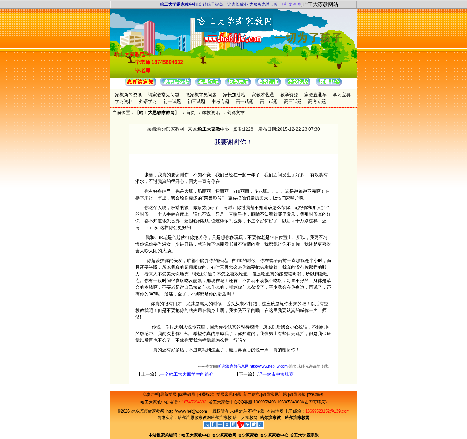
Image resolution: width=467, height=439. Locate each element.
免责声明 (151, 394)
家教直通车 (315, 94)
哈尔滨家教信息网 (233, 366)
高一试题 (245, 101)
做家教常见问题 (201, 94)
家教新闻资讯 (128, 94)
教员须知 (298, 394)
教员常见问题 (275, 394)
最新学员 (169, 394)
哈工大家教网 (245, 417)
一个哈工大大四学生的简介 (186, 374)
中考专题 (220, 101)
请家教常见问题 (163, 94)
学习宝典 (342, 94)
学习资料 (124, 101)
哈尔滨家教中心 (274, 435)
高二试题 (269, 101)
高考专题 (317, 101)
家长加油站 (234, 94)
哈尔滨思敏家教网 (194, 417)
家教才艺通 (263, 94)
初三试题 (196, 101)
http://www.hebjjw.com (269, 366)
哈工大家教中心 (213, 129)
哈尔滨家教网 (224, 435)
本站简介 (316, 394)
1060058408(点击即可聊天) (302, 402)
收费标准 (206, 394)
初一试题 (172, 101)
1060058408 (265, 402)
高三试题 (293, 101)
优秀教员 (188, 394)
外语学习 (148, 101)
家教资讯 (211, 112)
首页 (190, 112)
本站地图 (275, 411)
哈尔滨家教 (221, 417)
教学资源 (289, 94)
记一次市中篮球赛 (276, 374)
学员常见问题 (229, 394)
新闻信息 (252, 394)
